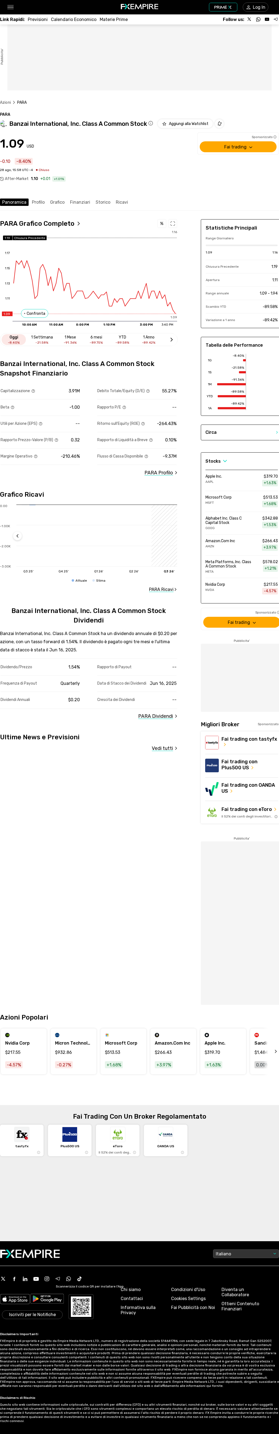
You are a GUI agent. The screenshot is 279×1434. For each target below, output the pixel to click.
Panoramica (14, 202)
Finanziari (80, 202)
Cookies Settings (188, 1298)
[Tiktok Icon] (79, 1279)
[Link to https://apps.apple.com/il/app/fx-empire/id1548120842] (15, 1299)
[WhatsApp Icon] (68, 1279)
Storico (103, 202)
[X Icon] (3, 1279)
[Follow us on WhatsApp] (258, 19)
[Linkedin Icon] (25, 1279)
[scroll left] (270, 1051)
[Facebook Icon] (14, 1279)
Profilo (38, 202)
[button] (10, 7)
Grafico (57, 202)
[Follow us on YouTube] (267, 19)
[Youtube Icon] (36, 1279)
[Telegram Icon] (57, 1279)
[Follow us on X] (249, 19)
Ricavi (122, 202)
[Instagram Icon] (47, 1279)
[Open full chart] (172, 223)
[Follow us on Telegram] (275, 19)
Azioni (5, 102)
